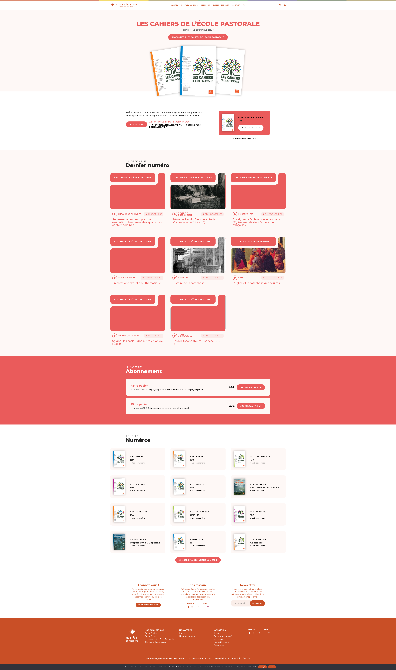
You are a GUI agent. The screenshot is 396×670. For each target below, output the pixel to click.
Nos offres (185, 630)
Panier (182, 633)
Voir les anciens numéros (245, 138)
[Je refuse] (393, 667)
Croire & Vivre (151, 633)
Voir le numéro (251, 128)
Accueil (174, 5)
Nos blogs (205, 5)
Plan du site (197, 658)
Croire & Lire (150, 636)
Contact (236, 5)
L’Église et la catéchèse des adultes (256, 283)
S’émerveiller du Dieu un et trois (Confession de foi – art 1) (193, 221)
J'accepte (262, 667)
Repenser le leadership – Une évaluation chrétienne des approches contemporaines (137, 222)
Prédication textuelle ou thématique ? (137, 283)
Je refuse (272, 667)
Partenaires (219, 645)
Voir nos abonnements (148, 605)
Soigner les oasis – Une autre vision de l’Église (137, 342)
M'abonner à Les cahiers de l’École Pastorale (198, 37)
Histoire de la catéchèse (188, 283)
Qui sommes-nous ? (221, 5)
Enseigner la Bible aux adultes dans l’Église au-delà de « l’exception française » (256, 222)
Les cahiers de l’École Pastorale (159, 639)
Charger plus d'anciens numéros (198, 560)
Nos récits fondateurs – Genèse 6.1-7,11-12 (197, 342)
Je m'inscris (257, 603)
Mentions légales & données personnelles (165, 658)
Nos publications (188, 5)
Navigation (220, 630)
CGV (189, 658)
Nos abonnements (187, 636)
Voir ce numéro (138, 463)
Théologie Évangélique (155, 642)
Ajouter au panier (250, 387)
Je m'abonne (136, 124)
